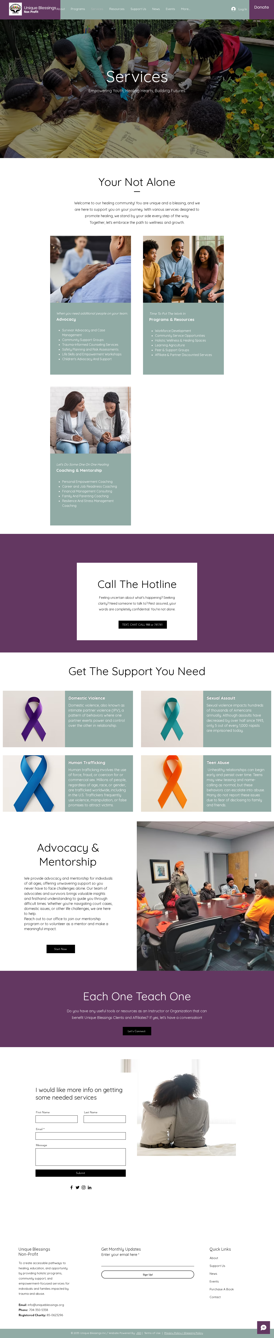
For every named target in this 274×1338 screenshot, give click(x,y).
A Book (228, 1289)
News (213, 1273)
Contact (215, 1297)
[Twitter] (77, 1187)
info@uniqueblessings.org (46, 1305)
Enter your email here (119, 1254)
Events (214, 1281)
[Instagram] (83, 1187)
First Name (43, 1112)
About (214, 1258)
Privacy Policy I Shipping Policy (183, 1333)
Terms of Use (152, 1333)
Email (39, 1129)
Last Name (90, 1112)
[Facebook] (71, 1187)
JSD (138, 1333)
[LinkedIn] (89, 1187)
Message (41, 1145)
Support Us (217, 1266)
